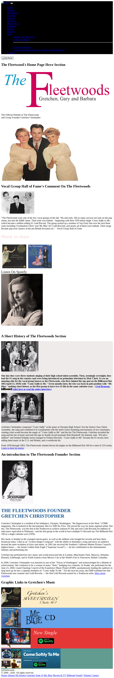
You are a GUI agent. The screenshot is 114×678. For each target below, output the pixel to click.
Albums (11, 10)
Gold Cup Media (21, 39)
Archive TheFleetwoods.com (26, 50)
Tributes (11, 31)
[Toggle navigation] (12, 3)
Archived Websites (22, 47)
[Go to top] (7, 58)
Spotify (10, 29)
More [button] (9, 34)
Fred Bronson (102, 386)
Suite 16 (11, 18)
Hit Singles (12, 13)
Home (10, 7)
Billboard (11, 26)
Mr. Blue (11, 21)
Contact (10, 52)
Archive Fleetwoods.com (52, 50)
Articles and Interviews (24, 37)
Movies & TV (13, 23)
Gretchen (11, 15)
